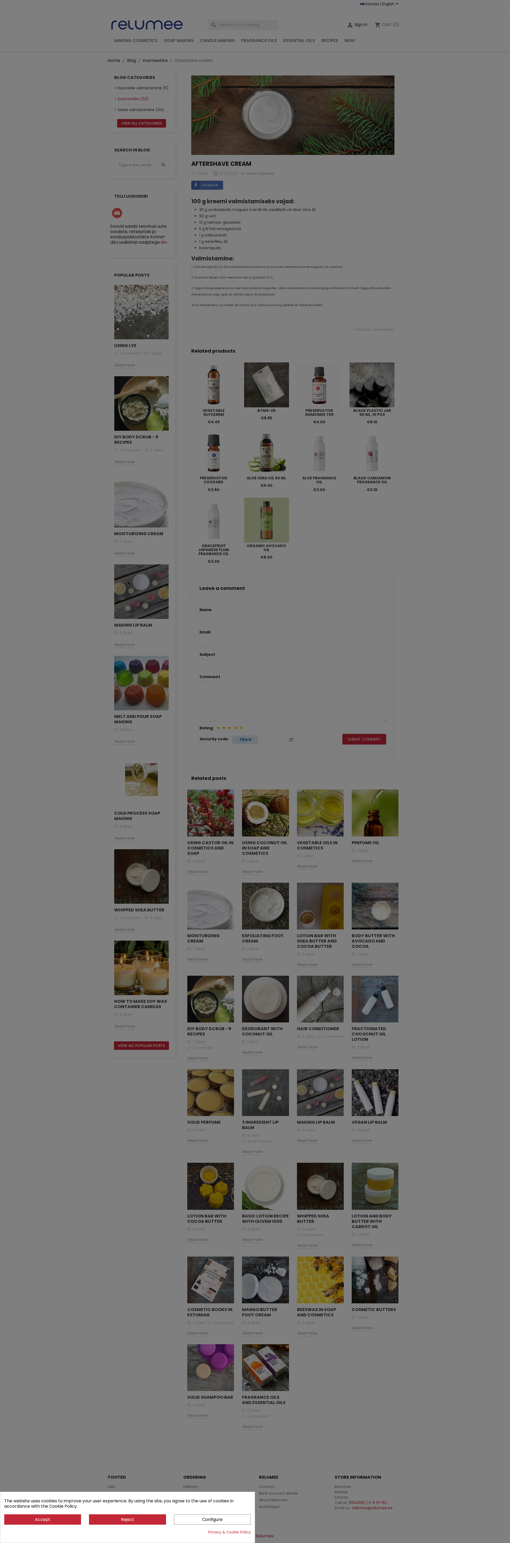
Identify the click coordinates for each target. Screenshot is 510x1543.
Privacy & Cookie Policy (229, 1532)
